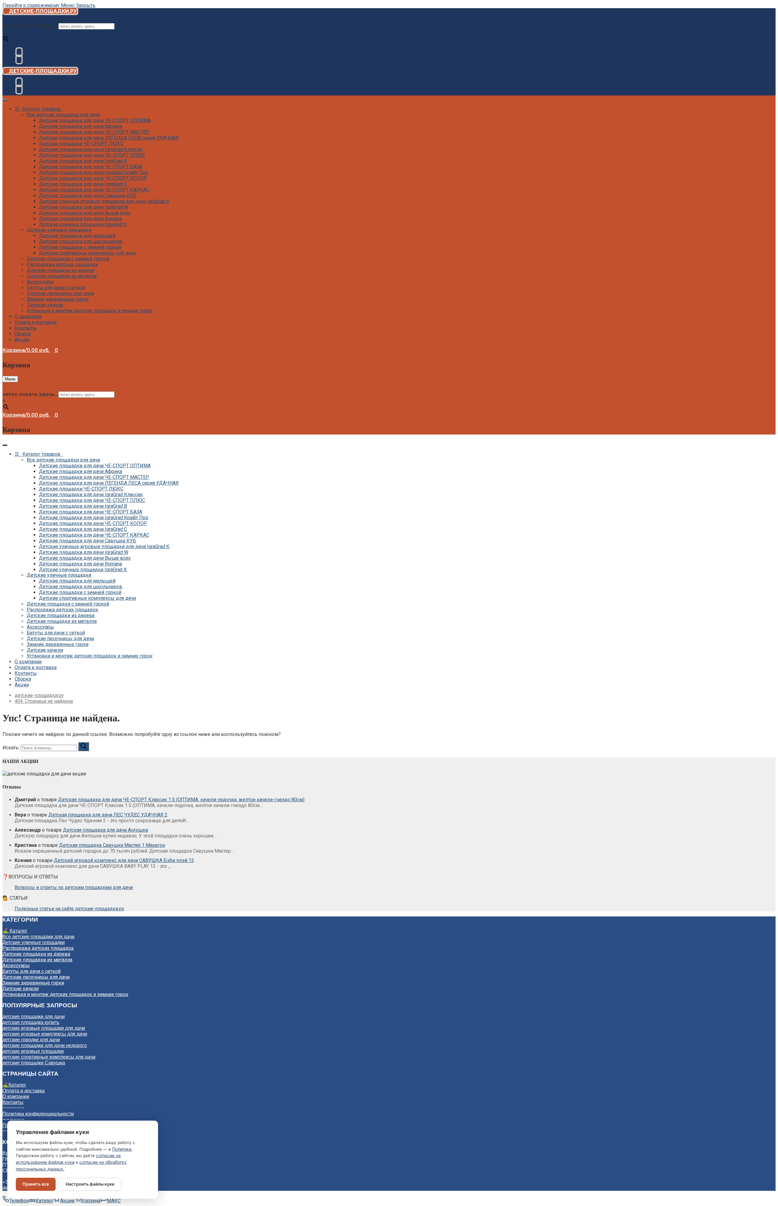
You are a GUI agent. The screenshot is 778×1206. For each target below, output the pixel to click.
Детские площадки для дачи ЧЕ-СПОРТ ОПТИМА (95, 120)
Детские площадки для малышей (77, 236)
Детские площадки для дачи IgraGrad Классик (91, 149)
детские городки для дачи (31, 1039)
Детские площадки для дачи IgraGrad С (83, 184)
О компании (28, 316)
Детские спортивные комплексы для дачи (87, 253)
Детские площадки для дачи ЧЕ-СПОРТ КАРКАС (94, 190)
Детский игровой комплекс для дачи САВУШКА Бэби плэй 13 (124, 860)
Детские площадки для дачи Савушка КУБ (87, 195)
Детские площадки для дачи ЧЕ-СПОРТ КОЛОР (93, 178)
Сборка (23, 334)
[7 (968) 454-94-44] (19, 52)
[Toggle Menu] (4, 100)
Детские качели (45, 305)
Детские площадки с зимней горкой (80, 247)
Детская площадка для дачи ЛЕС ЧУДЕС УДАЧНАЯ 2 (107, 815)
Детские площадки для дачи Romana (80, 219)
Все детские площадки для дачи (63, 115)
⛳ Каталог (14, 930)
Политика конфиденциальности (38, 1113)
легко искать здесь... (30, 26)
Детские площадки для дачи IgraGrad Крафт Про (93, 172)
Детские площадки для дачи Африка (80, 126)
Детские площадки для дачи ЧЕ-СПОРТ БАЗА (90, 167)
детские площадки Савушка (33, 1062)
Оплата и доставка (36, 322)
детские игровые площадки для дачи (43, 1028)
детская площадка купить (30, 1022)
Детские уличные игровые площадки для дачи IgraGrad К (104, 201)
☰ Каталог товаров (39, 109)
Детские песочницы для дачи (60, 293)
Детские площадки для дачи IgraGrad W (83, 207)
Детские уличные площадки (59, 230)
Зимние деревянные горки (57, 299)
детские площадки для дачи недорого (44, 1045)
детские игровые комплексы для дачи (44, 1033)
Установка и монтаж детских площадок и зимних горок (90, 311)
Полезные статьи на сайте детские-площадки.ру (69, 909)
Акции (22, 339)
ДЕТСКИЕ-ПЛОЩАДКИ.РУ (42, 11)
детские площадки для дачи (33, 1016)
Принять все (35, 1184)
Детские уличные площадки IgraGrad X (83, 224)
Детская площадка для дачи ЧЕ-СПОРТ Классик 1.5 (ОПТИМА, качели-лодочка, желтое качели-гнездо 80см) (181, 799)
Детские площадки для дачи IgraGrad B (83, 161)
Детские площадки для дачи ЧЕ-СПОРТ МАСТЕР (94, 132)
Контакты (26, 328)
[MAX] (19, 59)
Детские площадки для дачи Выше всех (85, 213)
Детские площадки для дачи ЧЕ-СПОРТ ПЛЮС (92, 155)
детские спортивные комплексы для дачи (48, 1057)
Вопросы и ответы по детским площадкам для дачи (74, 887)
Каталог (17, 1084)
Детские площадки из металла (62, 276)
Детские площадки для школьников (80, 241)
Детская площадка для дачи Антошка (105, 830)
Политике (122, 1149)
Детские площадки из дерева (61, 270)
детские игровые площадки (33, 1051)
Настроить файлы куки (90, 1184)
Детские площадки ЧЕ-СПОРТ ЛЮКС (81, 143)
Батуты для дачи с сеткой (56, 287)
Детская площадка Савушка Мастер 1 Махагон (112, 845)
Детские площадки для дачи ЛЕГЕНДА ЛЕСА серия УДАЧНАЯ (109, 138)
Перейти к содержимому (31, 5)
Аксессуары (40, 282)
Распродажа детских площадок (62, 264)
